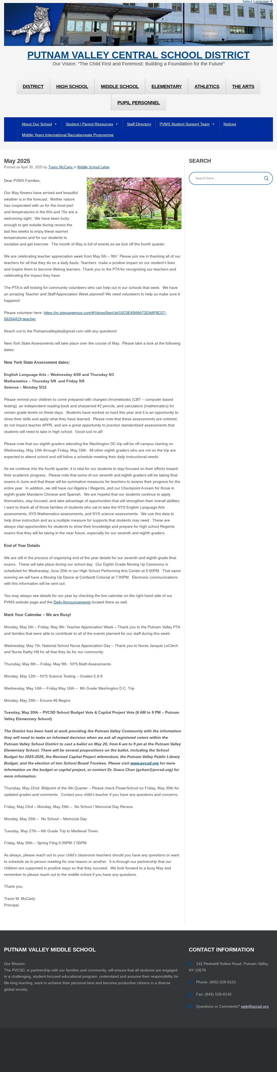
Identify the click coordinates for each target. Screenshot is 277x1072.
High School (72, 86)
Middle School (120, 86)
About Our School (37, 124)
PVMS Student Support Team (185, 124)
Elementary (166, 86)
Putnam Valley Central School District (138, 55)
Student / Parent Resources (89, 124)
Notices (229, 124)
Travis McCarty (61, 167)
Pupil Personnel (138, 102)
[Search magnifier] (266, 178)
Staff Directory (139, 124)
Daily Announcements (72, 602)
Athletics (206, 86)
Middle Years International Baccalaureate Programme (68, 135)
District (33, 86)
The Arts (243, 86)
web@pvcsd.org (255, 1006)
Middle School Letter (93, 167)
